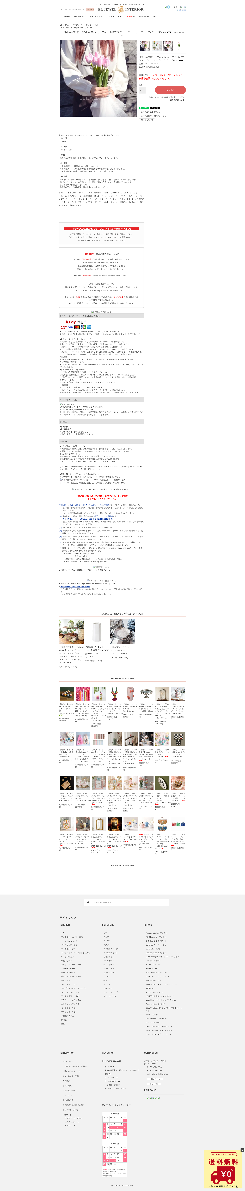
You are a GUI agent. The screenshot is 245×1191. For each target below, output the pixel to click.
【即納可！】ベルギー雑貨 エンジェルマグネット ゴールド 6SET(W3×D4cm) (66, 797)
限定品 (64, 1020)
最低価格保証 (68, 1100)
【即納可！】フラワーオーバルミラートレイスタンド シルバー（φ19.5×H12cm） (146, 707)
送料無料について (177, 100)
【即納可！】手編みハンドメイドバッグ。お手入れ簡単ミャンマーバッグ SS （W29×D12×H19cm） (178, 839)
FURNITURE (114, 17)
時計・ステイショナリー (71, 976)
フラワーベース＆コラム (71, 1000)
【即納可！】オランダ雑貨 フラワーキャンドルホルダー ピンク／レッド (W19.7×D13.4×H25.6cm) (114, 708)
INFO (155, 17)
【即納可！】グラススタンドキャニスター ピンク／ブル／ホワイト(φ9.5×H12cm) (146, 839)
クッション (65, 980)
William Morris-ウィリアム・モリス (160, 1030)
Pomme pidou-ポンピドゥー (157, 1004)
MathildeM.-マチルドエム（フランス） (161, 1000)
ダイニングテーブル (111, 949)
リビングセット (109, 957)
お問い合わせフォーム (72, 1071)
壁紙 (63, 1024)
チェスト (107, 984)
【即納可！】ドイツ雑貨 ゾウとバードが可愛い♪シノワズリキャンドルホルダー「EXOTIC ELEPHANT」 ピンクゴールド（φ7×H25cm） (98, 712)
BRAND (142, 17)
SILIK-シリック (152, 1015)
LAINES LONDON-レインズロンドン (160, 996)
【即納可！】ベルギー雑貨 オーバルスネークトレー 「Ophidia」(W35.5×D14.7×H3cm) (162, 798)
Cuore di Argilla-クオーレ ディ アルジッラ (162, 957)
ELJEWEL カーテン (72, 1122)
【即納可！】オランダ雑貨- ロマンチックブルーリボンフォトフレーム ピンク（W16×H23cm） (98, 798)
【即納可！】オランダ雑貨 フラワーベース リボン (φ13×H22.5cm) (130, 707)
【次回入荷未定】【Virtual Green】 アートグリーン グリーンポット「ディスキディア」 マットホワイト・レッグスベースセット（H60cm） (71, 655)
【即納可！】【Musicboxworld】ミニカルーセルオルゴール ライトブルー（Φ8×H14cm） (178, 708)
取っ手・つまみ (67, 957)
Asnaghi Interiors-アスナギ (156, 933)
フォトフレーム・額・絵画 (72, 937)
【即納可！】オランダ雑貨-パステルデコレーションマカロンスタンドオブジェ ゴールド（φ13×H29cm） (130, 799)
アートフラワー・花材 (89, 25)
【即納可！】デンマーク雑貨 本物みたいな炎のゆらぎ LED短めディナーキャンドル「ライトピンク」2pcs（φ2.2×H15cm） (130, 756)
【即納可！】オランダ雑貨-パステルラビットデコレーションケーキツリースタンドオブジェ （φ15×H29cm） (114, 799)
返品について (154, 97)
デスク (106, 945)
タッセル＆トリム (68, 1008)
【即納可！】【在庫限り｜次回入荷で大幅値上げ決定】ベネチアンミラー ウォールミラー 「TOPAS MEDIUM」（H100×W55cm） (162, 711)
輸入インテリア (71, 25)
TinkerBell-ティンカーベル (156, 1019)
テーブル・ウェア (68, 972)
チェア (106, 937)
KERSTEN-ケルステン (155, 992)
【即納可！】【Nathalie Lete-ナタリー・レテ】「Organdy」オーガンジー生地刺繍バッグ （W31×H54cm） (82, 755)
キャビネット (108, 969)
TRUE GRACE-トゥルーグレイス (159, 1026)
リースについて (69, 1095)
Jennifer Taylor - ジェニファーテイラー (161, 984)
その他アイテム (67, 1016)
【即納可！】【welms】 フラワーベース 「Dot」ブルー (130, 838)
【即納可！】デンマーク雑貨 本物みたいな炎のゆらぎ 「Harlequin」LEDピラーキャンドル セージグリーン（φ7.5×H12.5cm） (114, 756)
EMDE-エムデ (151, 969)
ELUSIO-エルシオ (153, 965)
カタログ (66, 1081)
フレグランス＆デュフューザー (73, 988)
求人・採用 (154, 1084)
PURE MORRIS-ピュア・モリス (158, 1034)
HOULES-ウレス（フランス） (158, 976)
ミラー (64, 933)
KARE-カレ (150, 988)
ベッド (106, 980)
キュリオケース (109, 972)
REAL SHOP (108, 1053)
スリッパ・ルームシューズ (72, 965)
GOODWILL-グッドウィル (156, 972)
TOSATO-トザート (153, 1022)
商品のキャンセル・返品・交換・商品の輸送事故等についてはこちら (88, 584)
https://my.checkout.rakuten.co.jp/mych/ (99, 349)
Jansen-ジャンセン (153, 980)
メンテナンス (70, 1125)
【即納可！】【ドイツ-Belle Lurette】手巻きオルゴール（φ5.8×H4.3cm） (66, 753)
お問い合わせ (155, 1079)
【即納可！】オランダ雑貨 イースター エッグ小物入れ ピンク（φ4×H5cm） (178, 797)
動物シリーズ (66, 961)
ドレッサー (107, 988)
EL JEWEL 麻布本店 (111, 1061)
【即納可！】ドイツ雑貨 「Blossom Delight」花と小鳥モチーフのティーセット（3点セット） (146, 754)
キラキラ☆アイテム (69, 945)
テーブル (107, 941)
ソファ (106, 933)
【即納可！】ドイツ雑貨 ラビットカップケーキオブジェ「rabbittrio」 (162, 753)
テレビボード (108, 961)
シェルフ (107, 976)
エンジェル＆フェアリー (71, 1004)
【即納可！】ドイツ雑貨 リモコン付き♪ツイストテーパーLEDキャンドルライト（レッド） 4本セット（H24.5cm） (82, 710)
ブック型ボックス (68, 949)
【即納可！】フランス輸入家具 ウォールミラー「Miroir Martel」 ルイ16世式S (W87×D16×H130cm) (98, 840)
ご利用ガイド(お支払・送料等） (75, 1066)
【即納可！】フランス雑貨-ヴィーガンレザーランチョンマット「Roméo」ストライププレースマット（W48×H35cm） (98, 755)
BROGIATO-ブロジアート (156, 941)
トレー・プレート (68, 969)
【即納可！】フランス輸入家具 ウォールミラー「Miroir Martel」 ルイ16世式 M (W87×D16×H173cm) (114, 840)
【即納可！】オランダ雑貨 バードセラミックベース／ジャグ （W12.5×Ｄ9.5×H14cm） (82, 839)
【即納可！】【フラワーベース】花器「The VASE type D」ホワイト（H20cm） (97, 652)
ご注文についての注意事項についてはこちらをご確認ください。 (86, 570)
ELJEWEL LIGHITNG (73, 1118)
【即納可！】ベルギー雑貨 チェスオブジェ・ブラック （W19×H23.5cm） (178, 753)
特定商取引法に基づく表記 (172, 97)
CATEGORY (96, 17)
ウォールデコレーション (71, 992)
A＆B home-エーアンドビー (157, 937)
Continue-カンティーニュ (156, 945)
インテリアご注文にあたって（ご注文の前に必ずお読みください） (101, 229)
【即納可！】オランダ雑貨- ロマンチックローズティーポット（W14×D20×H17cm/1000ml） (82, 797)
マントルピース (109, 996)
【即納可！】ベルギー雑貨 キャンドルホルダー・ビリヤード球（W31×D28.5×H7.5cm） (66, 708)
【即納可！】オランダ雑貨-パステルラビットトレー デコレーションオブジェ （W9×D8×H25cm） (146, 798)
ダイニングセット (110, 953)
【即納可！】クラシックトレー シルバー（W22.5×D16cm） (121, 650)
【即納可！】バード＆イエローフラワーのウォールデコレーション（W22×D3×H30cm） (66, 839)
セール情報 (67, 1086)
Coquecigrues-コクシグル (156, 953)
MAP (108, 1074)
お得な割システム (70, 1091)
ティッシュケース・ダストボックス (75, 953)
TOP (60, 25)
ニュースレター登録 (71, 1076)
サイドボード (108, 965)
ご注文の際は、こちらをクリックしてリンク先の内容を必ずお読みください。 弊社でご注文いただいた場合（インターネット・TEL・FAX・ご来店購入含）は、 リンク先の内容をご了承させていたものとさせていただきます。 (101, 237)
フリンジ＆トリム (68, 1012)
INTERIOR (79, 17)
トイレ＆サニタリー (69, 984)
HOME (67, 17)
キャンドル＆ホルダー (70, 941)
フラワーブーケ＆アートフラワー (78, 28)
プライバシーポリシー (72, 1110)
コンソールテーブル (111, 992)
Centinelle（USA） (153, 949)
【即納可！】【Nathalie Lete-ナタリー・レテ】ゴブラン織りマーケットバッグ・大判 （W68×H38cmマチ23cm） (162, 841)
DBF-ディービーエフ (154, 961)
